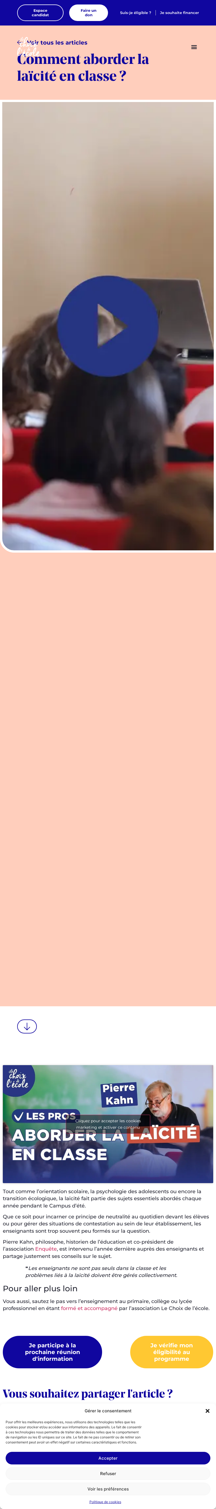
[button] (207, 1411)
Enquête (46, 1249)
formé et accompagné (89, 1308)
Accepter (108, 1458)
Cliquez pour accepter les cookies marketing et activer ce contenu (108, 1124)
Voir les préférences (108, 1489)
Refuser (108, 1473)
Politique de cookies (105, 1502)
